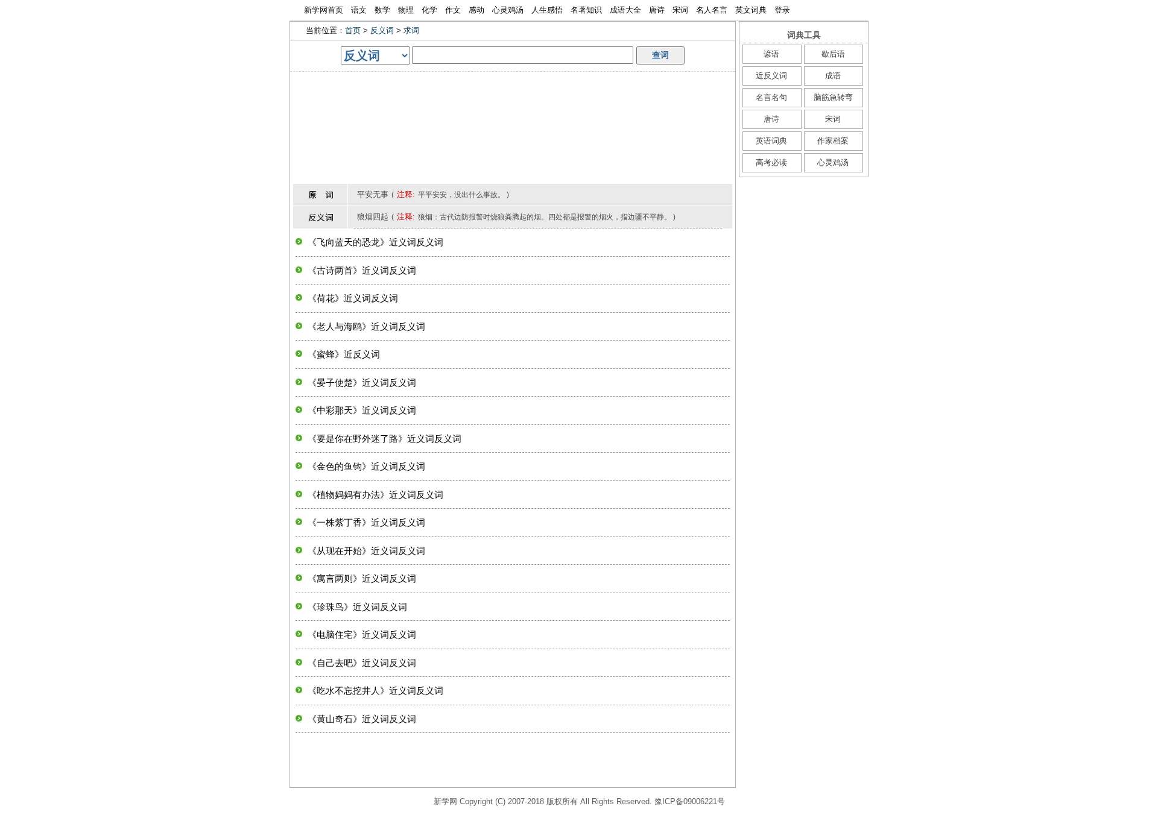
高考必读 (771, 162)
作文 (453, 9)
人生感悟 (547, 9)
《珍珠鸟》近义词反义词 (357, 607)
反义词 (382, 30)
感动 (476, 9)
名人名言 (711, 9)
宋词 (680, 9)
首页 (353, 30)
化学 (429, 9)
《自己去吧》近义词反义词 (362, 663)
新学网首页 (323, 9)
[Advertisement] (512, 99)
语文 (359, 9)
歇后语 (833, 53)
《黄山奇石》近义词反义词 (362, 719)
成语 (833, 75)
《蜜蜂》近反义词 (344, 354)
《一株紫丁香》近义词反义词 (366, 522)
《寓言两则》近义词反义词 (362, 578)
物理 (406, 9)
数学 (382, 9)
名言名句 (771, 97)
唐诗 (657, 9)
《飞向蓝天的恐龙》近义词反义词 (375, 242)
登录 (782, 9)
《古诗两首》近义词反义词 (362, 270)
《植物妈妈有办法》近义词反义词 (375, 494)
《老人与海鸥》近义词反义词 (366, 326)
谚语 (771, 53)
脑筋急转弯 (833, 97)
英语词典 (771, 140)
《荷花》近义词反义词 (353, 298)
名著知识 (586, 9)
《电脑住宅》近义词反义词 (362, 634)
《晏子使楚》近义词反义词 (362, 382)
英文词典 (751, 9)
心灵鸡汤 (508, 9)
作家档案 (833, 140)
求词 (411, 30)
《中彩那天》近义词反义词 (362, 410)
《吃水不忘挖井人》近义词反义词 (375, 690)
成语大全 (625, 9)
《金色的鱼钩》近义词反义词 (366, 466)
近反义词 (771, 75)
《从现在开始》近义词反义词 (366, 551)
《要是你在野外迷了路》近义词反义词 (384, 438)
